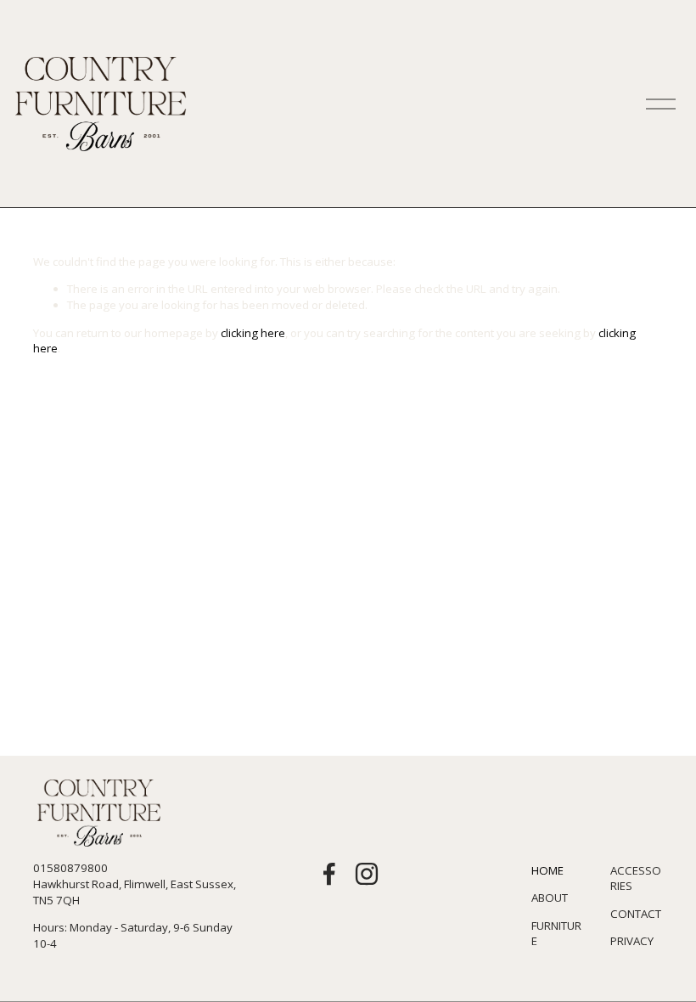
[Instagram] (367, 874)
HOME (547, 870)
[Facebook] (329, 874)
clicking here (253, 333)
